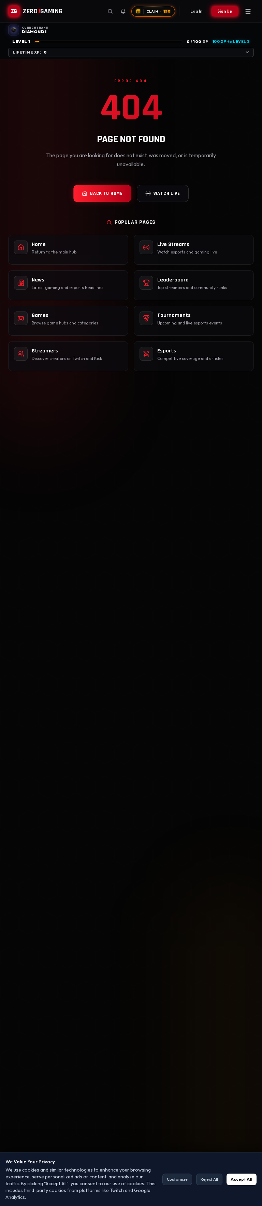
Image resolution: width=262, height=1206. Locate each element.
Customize (177, 1179)
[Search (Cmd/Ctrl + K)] (110, 11)
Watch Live (167, 193)
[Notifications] (123, 11)
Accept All (241, 1179)
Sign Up (224, 11)
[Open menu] (248, 11)
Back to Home (106, 193)
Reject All (209, 1179)
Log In (196, 11)
